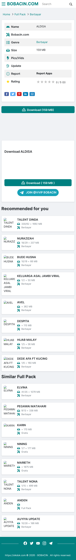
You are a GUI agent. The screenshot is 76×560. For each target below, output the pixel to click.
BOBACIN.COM (22, 3)
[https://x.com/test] (31, 543)
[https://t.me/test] (38, 543)
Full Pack (20, 14)
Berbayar (35, 14)
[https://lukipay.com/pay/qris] (50, 543)
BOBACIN (42, 555)
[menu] (3, 4)
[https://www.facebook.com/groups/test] (25, 543)
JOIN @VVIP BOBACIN (40, 192)
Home (6, 14)
